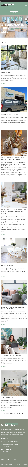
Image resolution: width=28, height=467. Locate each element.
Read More (3, 83)
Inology (25, 464)
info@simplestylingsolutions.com (10, 444)
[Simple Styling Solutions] (7, 5)
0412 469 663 (6, 446)
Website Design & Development (18, 464)
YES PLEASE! (14, 12)
